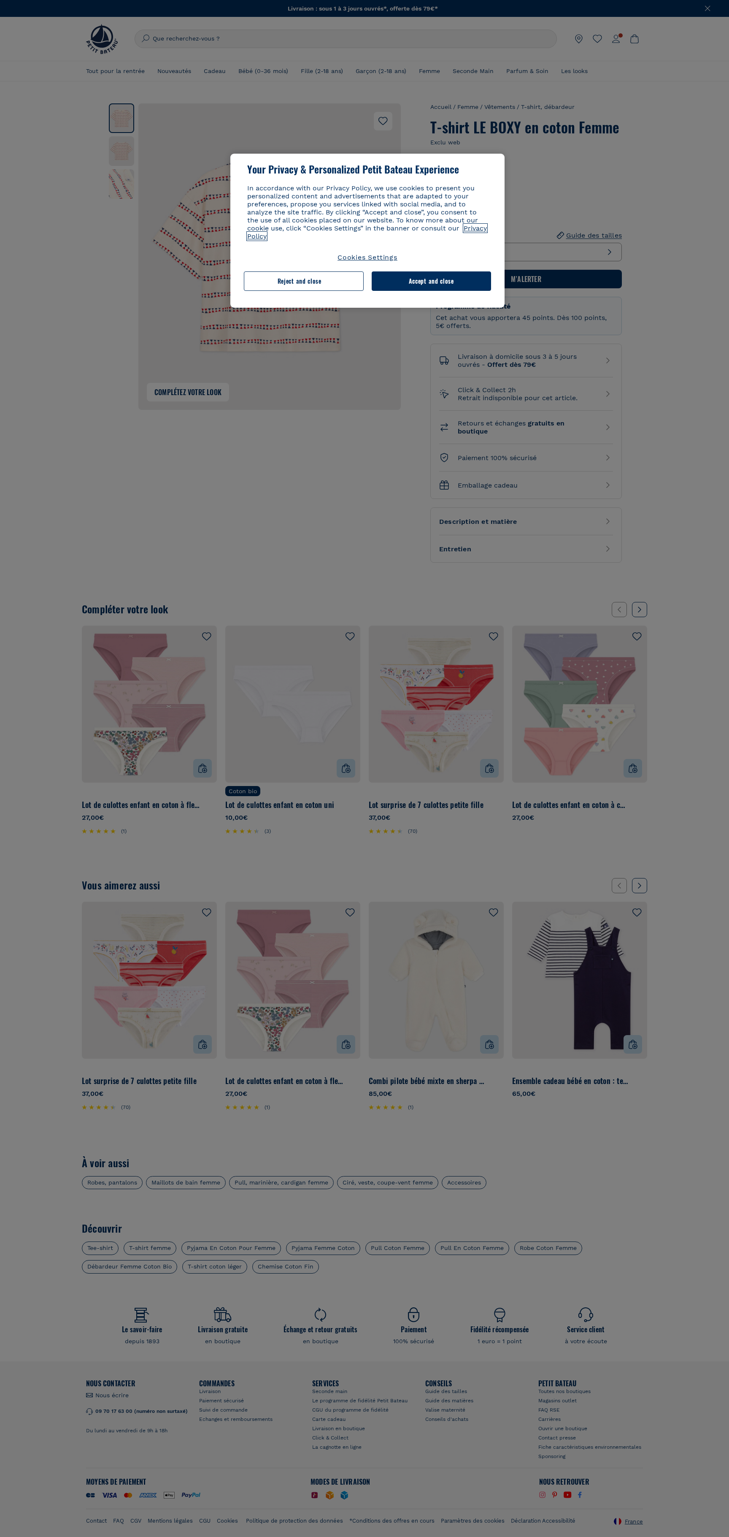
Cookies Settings (367, 257)
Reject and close (299, 280)
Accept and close (431, 280)
